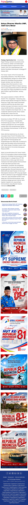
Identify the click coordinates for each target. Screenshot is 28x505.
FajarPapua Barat (14, 502)
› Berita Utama (7, 20)
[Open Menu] (26, 2)
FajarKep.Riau (7, 485)
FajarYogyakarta (6, 492)
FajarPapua (21, 501)
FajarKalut (22, 495)
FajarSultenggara (14, 494)
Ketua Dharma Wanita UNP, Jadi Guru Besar (13, 24)
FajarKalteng (13, 497)
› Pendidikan (13, 20)
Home (2, 20)
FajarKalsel (21, 497)
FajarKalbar (6, 497)
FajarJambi (21, 485)
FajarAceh (14, 483)
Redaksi (5, 477)
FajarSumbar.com (19, 481)
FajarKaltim (5, 499)
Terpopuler (14, 6)
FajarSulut (15, 492)
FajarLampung (22, 487)
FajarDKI (21, 489)
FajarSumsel (5, 487)
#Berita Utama (5, 189)
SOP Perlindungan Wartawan (14, 479)
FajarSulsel (23, 494)
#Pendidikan (13, 189)
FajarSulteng (5, 494)
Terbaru (5, 6)
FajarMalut (14, 501)
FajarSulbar (22, 492)
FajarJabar (6, 490)
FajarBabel (7, 489)
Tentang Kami (11, 477)
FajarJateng (13, 490)
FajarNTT (17, 499)
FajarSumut (21, 483)
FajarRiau (14, 485)
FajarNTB (11, 499)
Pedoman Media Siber (20, 477)
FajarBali (23, 499)
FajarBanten (14, 489)
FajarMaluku (7, 501)
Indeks (23, 6)
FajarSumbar (6, 483)
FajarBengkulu (13, 487)
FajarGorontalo (7, 495)
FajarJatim (21, 490)
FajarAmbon (15, 495)
